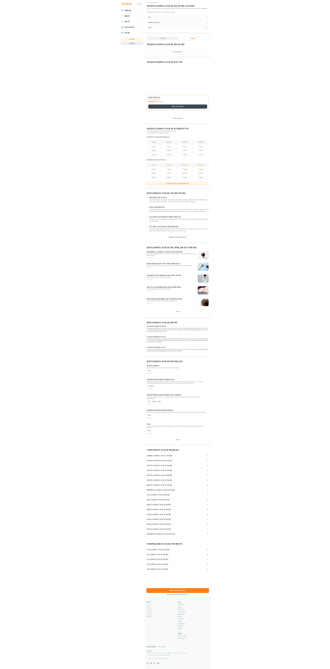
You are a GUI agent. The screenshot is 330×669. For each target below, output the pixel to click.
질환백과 (180, 628)
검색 (140, 4)
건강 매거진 (180, 619)
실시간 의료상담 (181, 623)
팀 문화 (148, 607)
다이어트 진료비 (181, 611)
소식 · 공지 (149, 614)
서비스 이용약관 (161, 646)
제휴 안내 (149, 611)
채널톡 (184, 636)
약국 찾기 (180, 616)
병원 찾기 (180, 607)
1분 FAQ (180, 621)
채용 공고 (149, 616)
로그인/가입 (132, 43)
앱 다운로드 (132, 39)
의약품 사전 (180, 626)
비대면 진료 (180, 604)
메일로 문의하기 (181, 638)
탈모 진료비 (180, 609)
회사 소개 (149, 604)
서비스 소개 (149, 609)
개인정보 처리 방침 (151, 646)
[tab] (162, 38)
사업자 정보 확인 (166, 655)
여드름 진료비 (181, 614)
